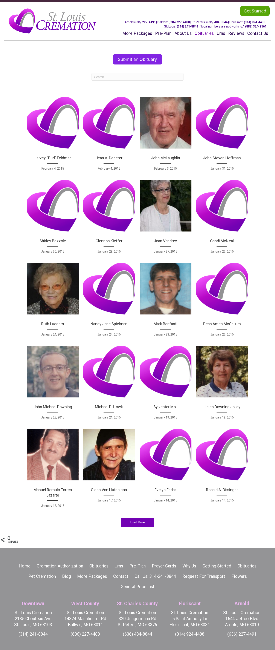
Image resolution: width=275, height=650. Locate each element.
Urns (119, 566)
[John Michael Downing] (53, 384)
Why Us (189, 566)
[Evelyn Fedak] (166, 470)
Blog (66, 576)
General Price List (137, 586)
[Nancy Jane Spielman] (109, 302)
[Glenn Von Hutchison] (109, 470)
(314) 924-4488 (254, 22)
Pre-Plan (137, 566)
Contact (120, 576)
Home (25, 566)
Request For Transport (203, 576)
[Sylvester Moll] (166, 384)
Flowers (239, 576)
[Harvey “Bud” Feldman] (53, 136)
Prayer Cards (164, 566)
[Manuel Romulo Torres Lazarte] (53, 470)
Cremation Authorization (60, 566)
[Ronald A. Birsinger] (222, 470)
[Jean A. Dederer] (109, 136)
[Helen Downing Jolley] (222, 384)
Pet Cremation (42, 576)
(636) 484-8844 (217, 22)
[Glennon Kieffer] (109, 219)
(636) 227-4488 (179, 22)
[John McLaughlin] (166, 136)
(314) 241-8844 (187, 26)
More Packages (92, 576)
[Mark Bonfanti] (166, 302)
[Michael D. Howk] (109, 384)
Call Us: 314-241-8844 (155, 576)
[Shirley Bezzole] (53, 219)
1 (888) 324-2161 (254, 26)
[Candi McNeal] (222, 219)
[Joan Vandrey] (166, 219)
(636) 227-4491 (145, 22)
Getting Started (216, 566)
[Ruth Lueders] (53, 302)
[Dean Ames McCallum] (222, 302)
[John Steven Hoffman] (222, 136)
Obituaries (98, 566)
